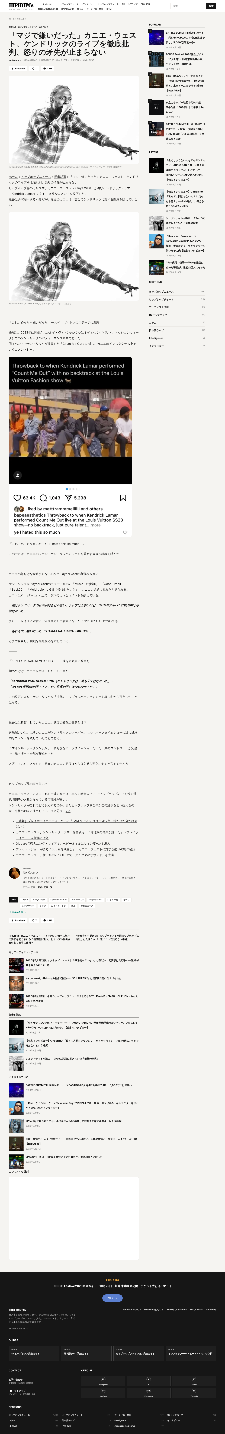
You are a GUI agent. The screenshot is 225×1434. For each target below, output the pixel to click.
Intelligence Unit (48, 9)
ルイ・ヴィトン (58, 905)
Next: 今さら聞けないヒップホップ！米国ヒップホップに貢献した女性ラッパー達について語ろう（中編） (107, 937)
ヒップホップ (28, 905)
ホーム (12, 19)
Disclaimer (196, 1309)
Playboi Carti (95, 899)
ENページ (112, 1298)
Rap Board (67, 9)
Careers (211, 1309)
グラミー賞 (112, 899)
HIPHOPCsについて (154, 1309)
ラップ (43, 905)
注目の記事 (43, 26)
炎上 (73, 905)
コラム (80, 9)
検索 (211, 6)
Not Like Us (78, 899)
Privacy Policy (132, 1309)
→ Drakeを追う (17, 911)
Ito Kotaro (14, 60)
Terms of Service (177, 1309)
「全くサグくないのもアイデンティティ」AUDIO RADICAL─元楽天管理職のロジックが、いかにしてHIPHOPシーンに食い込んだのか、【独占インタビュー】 (185, 170)
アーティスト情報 (94, 9)
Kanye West (39, 899)
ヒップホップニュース (68, 4)
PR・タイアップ (129, 4)
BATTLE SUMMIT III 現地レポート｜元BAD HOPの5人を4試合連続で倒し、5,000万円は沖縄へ (79, 1085)
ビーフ (126, 899)
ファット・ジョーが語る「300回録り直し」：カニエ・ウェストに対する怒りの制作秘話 (75, 849)
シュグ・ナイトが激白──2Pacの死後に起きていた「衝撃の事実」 (62, 1058)
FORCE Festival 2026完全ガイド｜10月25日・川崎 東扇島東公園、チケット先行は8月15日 (185, 59)
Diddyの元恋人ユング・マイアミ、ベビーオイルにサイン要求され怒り (63, 843)
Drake (25, 899)
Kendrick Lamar (58, 899)
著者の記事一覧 (45, 887)
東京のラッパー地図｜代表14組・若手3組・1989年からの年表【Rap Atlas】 (185, 107)
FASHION (145, 4)
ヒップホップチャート (108, 4)
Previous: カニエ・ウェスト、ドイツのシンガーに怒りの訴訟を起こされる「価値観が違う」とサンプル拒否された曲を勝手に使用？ (39, 939)
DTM (109, 9)
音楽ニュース (87, 905)
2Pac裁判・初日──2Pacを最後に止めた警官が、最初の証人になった (64, 1156)
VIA (68, 811)
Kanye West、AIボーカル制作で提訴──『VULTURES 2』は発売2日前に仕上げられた (73, 978)
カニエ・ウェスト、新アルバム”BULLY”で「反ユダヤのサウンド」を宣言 (65, 855)
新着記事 (20, 19)
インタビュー (88, 4)
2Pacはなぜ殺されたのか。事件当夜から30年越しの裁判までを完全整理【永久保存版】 (75, 1120)
